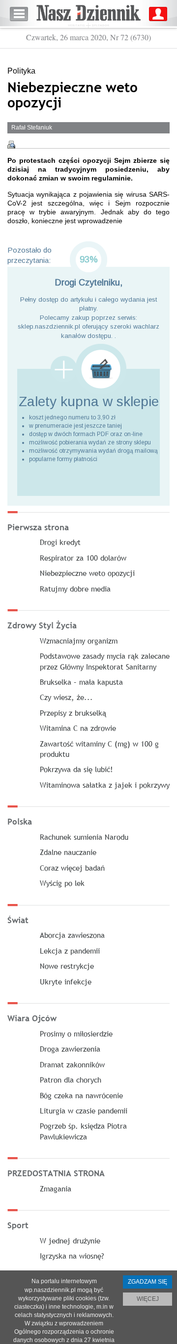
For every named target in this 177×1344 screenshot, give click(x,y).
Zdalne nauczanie (68, 852)
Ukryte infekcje (65, 981)
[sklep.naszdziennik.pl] (88, 369)
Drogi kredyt (60, 542)
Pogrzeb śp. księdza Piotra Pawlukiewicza (83, 1131)
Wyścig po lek (62, 883)
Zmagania (55, 1188)
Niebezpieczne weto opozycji (87, 573)
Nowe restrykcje (67, 966)
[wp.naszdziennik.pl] (88, 14)
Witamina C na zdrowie (78, 728)
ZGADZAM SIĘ (147, 1281)
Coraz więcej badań (72, 868)
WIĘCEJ (148, 1298)
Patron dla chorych (70, 1080)
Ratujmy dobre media (75, 589)
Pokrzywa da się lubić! (76, 769)
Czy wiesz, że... (66, 697)
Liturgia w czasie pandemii (83, 1110)
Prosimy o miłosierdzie (76, 1033)
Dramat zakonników (72, 1064)
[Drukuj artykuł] (11, 145)
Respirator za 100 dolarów (83, 558)
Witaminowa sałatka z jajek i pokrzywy (105, 785)
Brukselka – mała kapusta (81, 682)
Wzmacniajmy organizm (79, 641)
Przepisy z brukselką (73, 713)
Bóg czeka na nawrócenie (81, 1095)
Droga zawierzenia (70, 1049)
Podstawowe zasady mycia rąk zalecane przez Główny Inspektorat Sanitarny (105, 661)
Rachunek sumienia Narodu (84, 837)
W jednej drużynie (70, 1240)
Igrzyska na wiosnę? (72, 1256)
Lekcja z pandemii (70, 951)
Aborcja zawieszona (72, 935)
